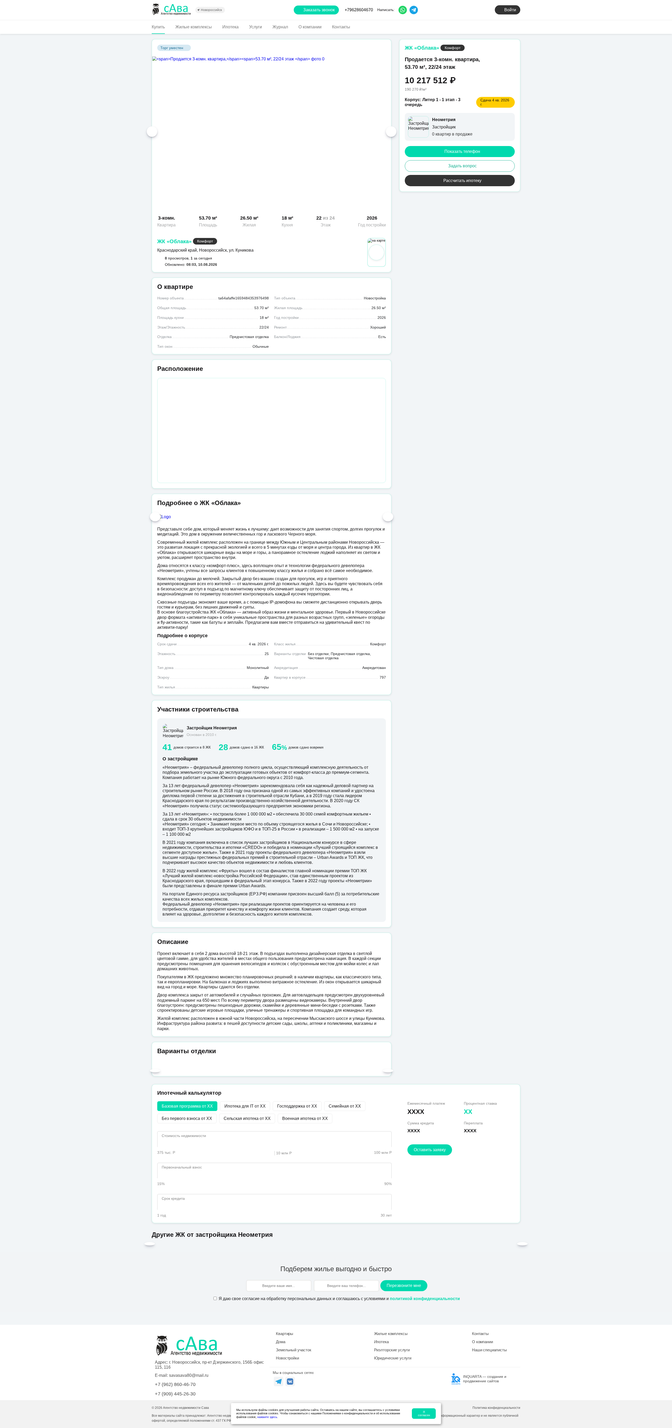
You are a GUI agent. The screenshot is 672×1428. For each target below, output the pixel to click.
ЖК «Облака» (174, 241)
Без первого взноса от (187, 1118)
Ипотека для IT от (245, 1106)
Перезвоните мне (404, 1285)
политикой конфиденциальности (425, 1298)
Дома (280, 1341)
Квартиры (284, 1333)
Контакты (341, 27)
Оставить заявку (430, 1149)
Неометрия (443, 119)
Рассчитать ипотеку (462, 180)
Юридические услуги (392, 1358)
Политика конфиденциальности (496, 1408)
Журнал (280, 27)
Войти (510, 10)
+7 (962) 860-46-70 (175, 1384)
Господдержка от (297, 1106)
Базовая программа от (187, 1106)
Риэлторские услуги (392, 1350)
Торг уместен (171, 48)
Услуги (255, 27)
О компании (310, 27)
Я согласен (424, 1413)
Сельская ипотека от (247, 1118)
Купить (158, 27)
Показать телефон (462, 151)
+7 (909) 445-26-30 (175, 1393)
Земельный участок (293, 1350)
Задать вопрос (462, 166)
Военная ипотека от (305, 1118)
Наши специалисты (489, 1350)
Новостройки (287, 1358)
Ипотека (230, 27)
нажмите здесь (267, 1417)
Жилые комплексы (193, 27)
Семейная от (345, 1106)
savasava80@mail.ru (188, 1375)
